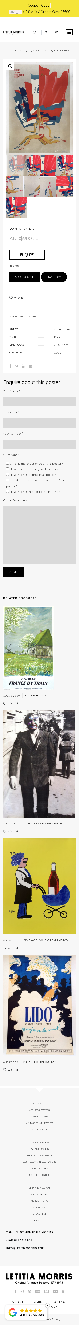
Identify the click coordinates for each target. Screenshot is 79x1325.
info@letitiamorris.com (25, 1248)
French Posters (39, 1129)
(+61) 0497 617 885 (19, 1240)
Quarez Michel (39, 1220)
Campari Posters (39, 1142)
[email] (30, 366)
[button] (10, 66)
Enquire (27, 255)
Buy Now (54, 277)
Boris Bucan (39, 1207)
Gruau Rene (39, 1213)
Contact (59, 1301)
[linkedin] (23, 366)
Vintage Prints (39, 1116)
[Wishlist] (33, 32)
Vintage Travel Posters (39, 1123)
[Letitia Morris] (13, 32)
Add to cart (25, 277)
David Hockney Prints (39, 1155)
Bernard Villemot (39, 1187)
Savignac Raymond (39, 1194)
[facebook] (10, 366)
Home (13, 50)
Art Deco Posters (39, 1110)
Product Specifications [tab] (22, 316)
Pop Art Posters (39, 1149)
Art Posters (40, 1103)
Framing (37, 1301)
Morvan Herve (39, 1200)
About (18, 1301)
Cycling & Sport (33, 50)
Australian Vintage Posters (39, 1162)
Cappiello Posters (39, 1175)
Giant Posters (40, 1168)
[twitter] (17, 366)
